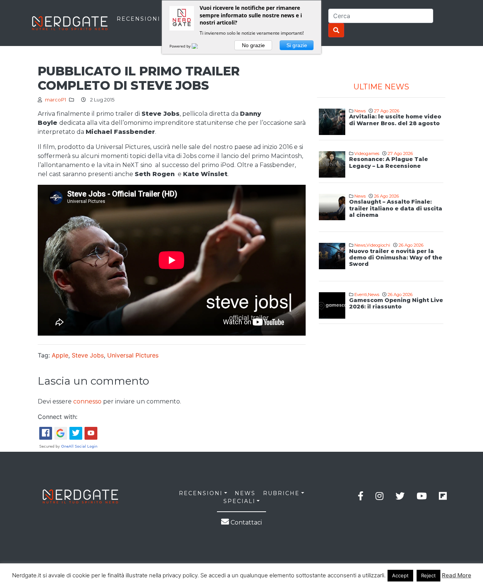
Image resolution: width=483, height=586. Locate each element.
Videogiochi (378, 245)
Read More (456, 575)
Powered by (180, 46)
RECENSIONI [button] (201, 493)
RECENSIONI (138, 18)
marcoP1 (55, 100)
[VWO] (199, 46)
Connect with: (57, 416)
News (360, 111)
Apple (60, 355)
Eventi (360, 294)
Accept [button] (400, 575)
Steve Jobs (88, 355)
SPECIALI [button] (239, 501)
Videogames (366, 153)
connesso (87, 401)
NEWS (245, 493)
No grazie (253, 45)
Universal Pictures (132, 355)
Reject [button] (428, 575)
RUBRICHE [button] (281, 493)
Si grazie (296, 45)
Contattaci (245, 522)
